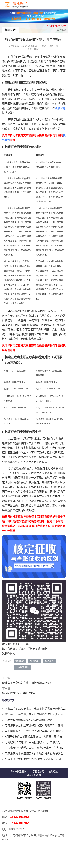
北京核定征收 (22, 667)
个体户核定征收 (18, 771)
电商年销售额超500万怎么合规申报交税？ (29, 719)
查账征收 (53, 771)
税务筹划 (49, 661)
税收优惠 (60, 108)
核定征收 (39, 16)
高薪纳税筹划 (34, 775)
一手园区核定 (37, 771)
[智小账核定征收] (17, 5)
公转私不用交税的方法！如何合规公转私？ (27, 682)
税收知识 (34, 661)
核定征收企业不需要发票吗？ (19, 693)
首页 (29, 16)
